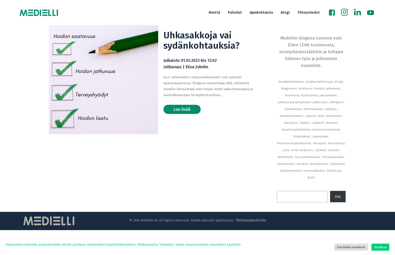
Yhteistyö (334, 170)
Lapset (310, 116)
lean (321, 116)
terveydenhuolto (307, 157)
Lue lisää (182, 109)
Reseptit (319, 143)
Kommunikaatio (291, 116)
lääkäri (304, 122)
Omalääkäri (302, 136)
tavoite (333, 150)
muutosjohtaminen (296, 129)
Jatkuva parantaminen (294, 102)
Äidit (311, 177)
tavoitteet (285, 157)
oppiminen (320, 136)
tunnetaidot (286, 164)
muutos (332, 122)
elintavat (305, 88)
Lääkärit (318, 122)
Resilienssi (336, 143)
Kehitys (331, 109)
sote (285, 150)
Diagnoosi (289, 88)
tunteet (302, 164)
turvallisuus (319, 164)
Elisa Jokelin (197, 66)
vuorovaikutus (314, 170)
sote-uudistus (302, 150)
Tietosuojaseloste (250, 220)
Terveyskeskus (333, 157)
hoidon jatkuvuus (327, 88)
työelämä (337, 164)
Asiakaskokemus (291, 81)
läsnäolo (291, 122)
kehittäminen (314, 109)
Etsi (338, 197)
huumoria (292, 95)
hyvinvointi (309, 95)
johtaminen (293, 109)
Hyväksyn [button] (380, 247)
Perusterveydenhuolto (294, 143)
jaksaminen (328, 95)
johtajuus (336, 102)
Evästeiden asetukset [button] (351, 247)
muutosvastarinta (326, 129)
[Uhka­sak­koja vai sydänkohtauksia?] (103, 79)
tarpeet (320, 150)
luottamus (334, 116)
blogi (339, 81)
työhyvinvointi (291, 170)
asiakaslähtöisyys (319, 81)
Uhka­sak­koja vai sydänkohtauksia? (201, 40)
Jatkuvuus (172, 66)
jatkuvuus (320, 102)
